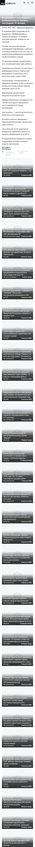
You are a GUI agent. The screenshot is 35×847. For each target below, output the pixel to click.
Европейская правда (10, 153)
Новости (11, 3)
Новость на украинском (25, 27)
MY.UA (3, 2)
